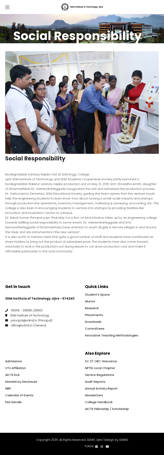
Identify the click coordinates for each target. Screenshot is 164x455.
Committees (94, 328)
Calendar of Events (19, 395)
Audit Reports (95, 382)
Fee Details (13, 402)
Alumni (90, 301)
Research (92, 308)
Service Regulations (99, 375)
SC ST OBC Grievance (101, 361)
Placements (94, 315)
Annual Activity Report (101, 388)
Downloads (93, 322)
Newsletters (94, 395)
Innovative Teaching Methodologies (111, 335)
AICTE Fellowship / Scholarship (107, 409)
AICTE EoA (12, 375)
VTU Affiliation (15, 368)
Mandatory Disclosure (21, 382)
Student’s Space (97, 294)
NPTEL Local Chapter (100, 368)
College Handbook (99, 402)
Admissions (13, 361)
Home (9, 30)
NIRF (8, 388)
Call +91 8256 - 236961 (69, 446)
